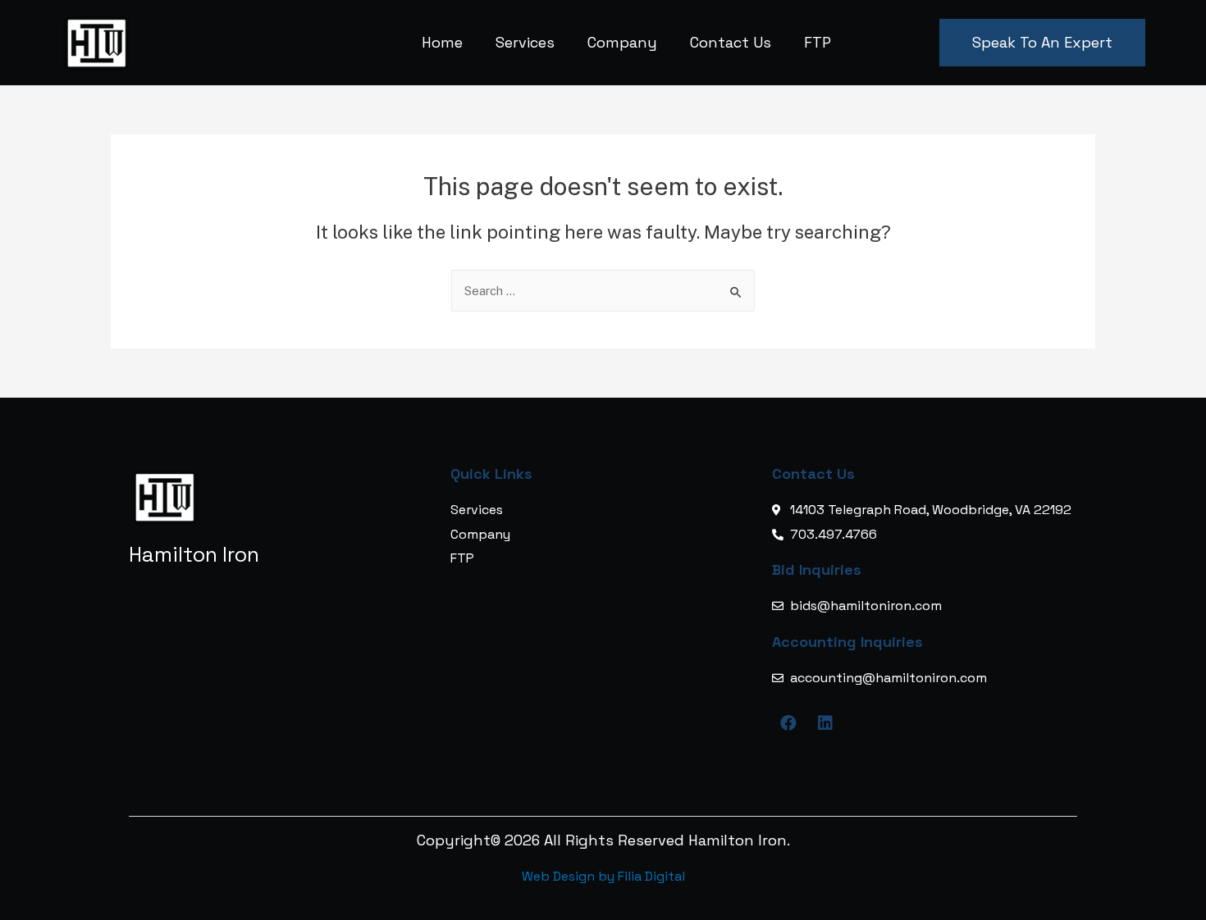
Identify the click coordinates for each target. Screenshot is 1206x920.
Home (442, 42)
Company (622, 42)
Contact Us (730, 42)
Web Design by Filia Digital (603, 876)
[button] (1042, 42)
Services (525, 42)
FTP (817, 42)
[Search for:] (603, 291)
